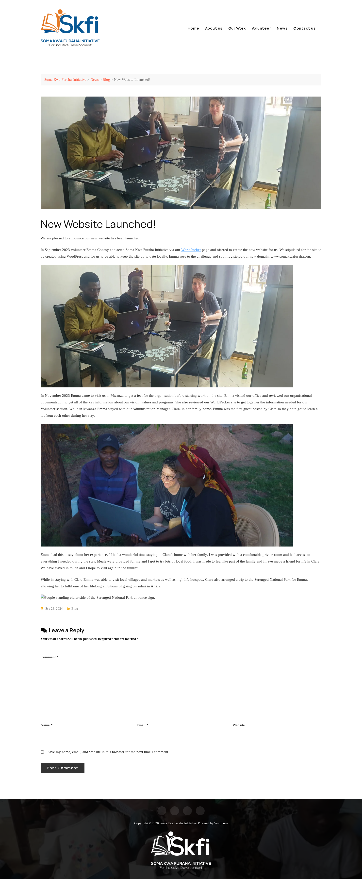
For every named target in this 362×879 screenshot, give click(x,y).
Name (47, 725)
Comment (50, 657)
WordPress (221, 823)
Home (193, 28)
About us (213, 28)
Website (239, 725)
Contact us (304, 28)
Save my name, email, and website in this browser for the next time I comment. (108, 752)
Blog (74, 608)
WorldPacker (191, 250)
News (282, 28)
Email (142, 725)
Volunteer (261, 28)
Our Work (237, 28)
